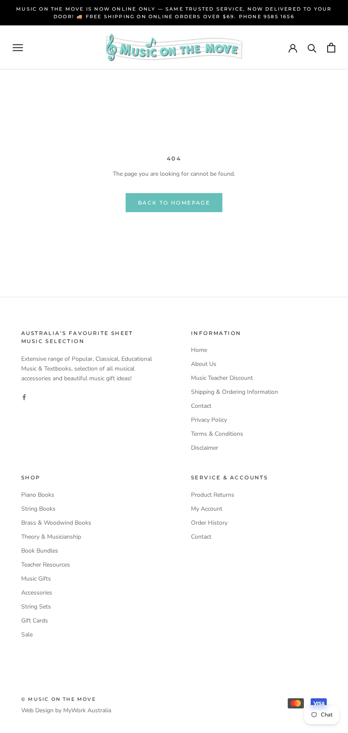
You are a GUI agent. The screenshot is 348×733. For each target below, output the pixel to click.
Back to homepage (174, 202)
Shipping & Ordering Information (234, 392)
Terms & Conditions (217, 434)
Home (199, 350)
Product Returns (212, 495)
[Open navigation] (18, 47)
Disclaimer (204, 448)
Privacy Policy (209, 420)
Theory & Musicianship (51, 537)
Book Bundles (39, 551)
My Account (206, 509)
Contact (201, 406)
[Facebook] (24, 397)
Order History (209, 523)
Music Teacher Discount (222, 378)
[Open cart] (331, 48)
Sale (27, 635)
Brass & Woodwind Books (56, 523)
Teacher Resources (45, 565)
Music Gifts (36, 579)
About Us (203, 364)
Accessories (36, 593)
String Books (38, 509)
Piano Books (37, 495)
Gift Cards (34, 621)
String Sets (36, 607)
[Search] (312, 47)
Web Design (37, 710)
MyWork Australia (87, 710)
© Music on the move (58, 699)
